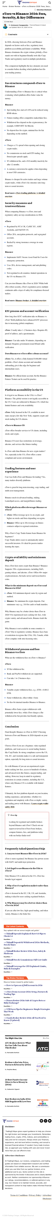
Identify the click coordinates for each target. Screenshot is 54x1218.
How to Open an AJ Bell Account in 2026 (24, 985)
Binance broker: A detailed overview (31, 300)
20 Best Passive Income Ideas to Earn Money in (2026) (16, 1082)
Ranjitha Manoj (11, 1069)
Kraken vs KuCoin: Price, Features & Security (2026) (18, 1063)
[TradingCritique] (27, 2)
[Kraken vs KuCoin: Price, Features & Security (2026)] (42, 1066)
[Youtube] (49, 1121)
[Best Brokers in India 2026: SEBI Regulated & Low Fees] (42, 1103)
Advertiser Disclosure (44, 10)
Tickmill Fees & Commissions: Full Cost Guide (26, 960)
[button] (5, 3)
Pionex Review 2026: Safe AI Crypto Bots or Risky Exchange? (24, 1001)
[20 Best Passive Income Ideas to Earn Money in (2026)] (42, 1083)
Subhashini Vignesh (13, 1089)
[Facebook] (41, 1121)
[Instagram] (45, 1121)
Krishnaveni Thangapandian (19, 25)
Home (5, 6)
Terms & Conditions (19, 1195)
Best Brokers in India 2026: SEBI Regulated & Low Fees (18, 1100)
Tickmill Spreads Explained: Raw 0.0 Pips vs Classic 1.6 (25, 934)
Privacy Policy (35, 1195)
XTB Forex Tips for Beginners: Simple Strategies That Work (27, 1010)
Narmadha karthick (13, 1052)
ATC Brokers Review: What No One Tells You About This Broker (18, 1045)
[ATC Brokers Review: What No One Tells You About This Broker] (42, 1047)
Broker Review (14, 6)
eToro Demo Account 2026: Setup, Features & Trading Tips (26, 993)
